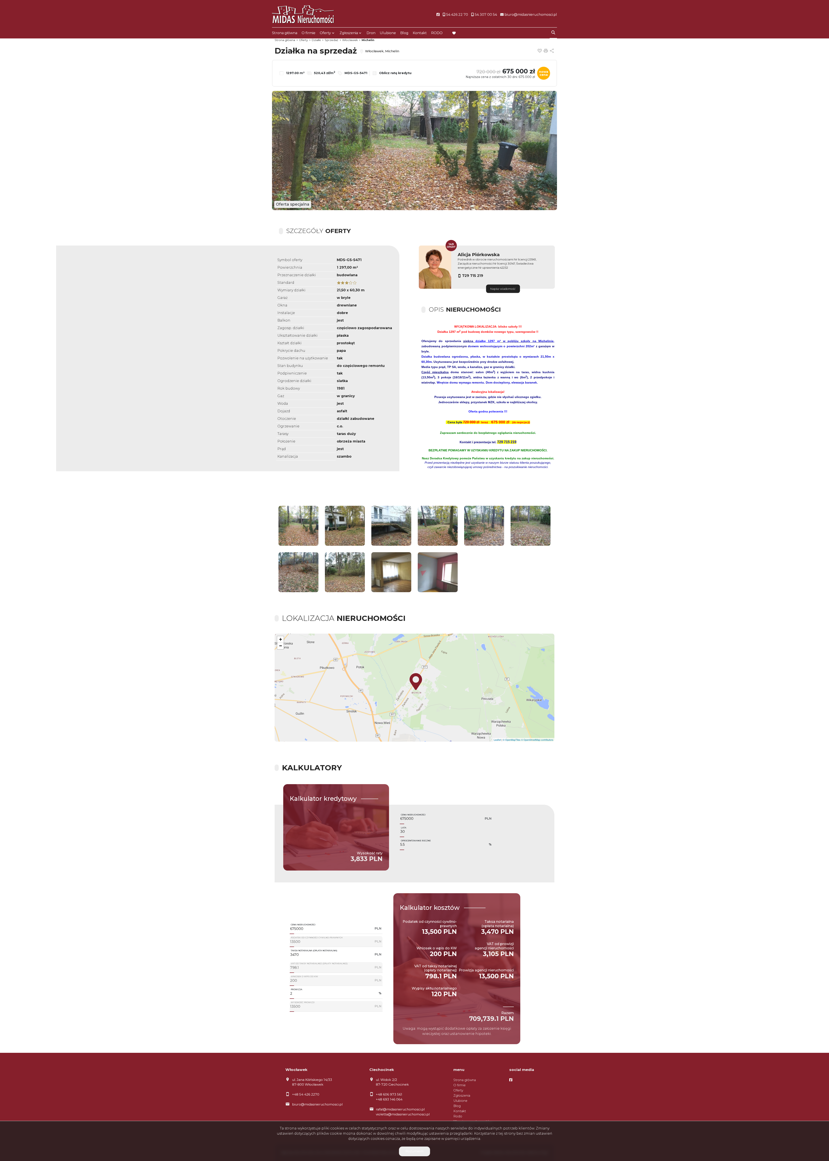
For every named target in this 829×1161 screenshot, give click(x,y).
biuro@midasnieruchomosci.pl (317, 1104)
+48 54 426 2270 (305, 1094)
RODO (437, 33)
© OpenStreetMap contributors (537, 739)
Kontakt (420, 33)
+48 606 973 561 (389, 1094)
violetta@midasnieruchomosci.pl (403, 1114)
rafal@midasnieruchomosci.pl (400, 1109)
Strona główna (284, 33)
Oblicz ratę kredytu (394, 73)
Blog (404, 33)
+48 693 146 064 (389, 1099)
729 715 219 (472, 276)
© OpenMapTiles (511, 739)
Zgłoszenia (461, 1096)
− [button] (280, 646)
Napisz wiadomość (503, 288)
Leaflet (497, 739)
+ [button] (280, 639)
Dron (371, 33)
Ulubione (388, 33)
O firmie (308, 33)
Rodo (457, 1116)
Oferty (325, 33)
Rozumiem (414, 1151)
